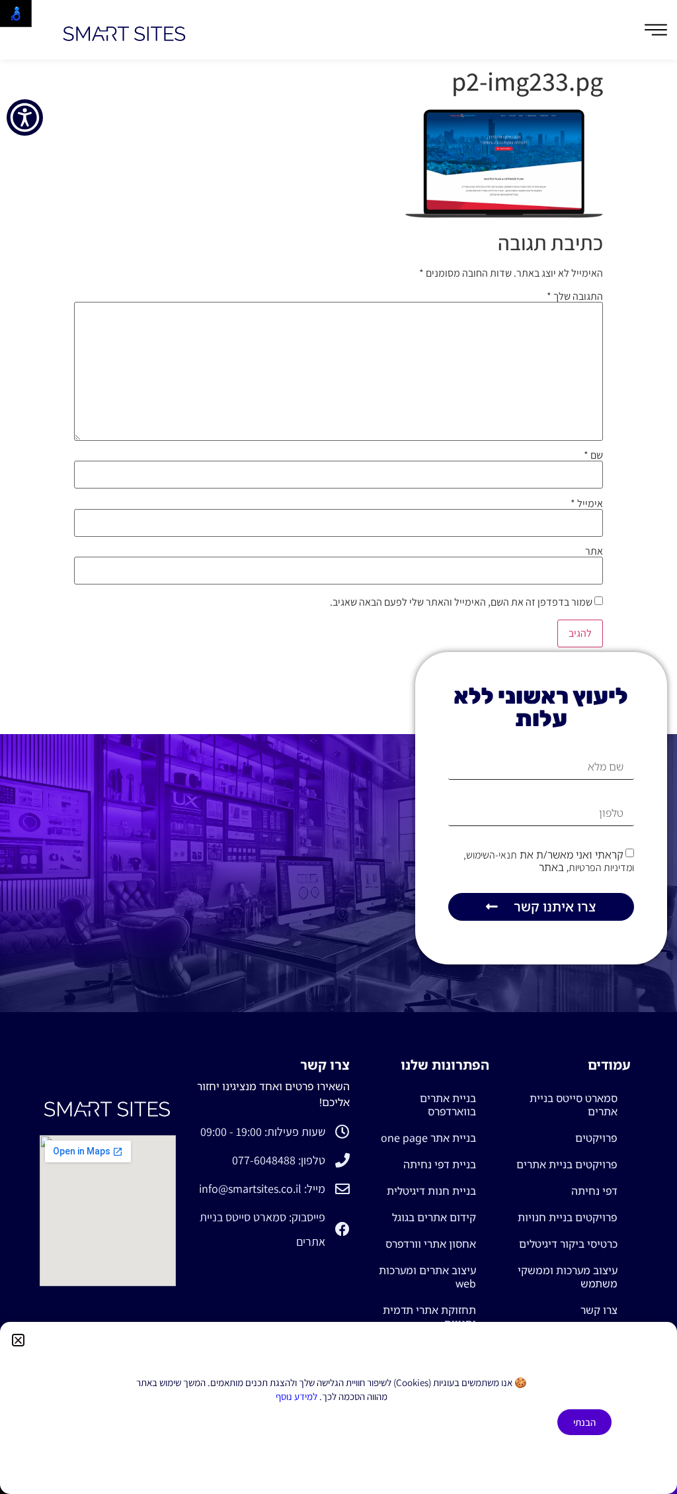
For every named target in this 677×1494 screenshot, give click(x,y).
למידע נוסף (296, 1396)
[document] (338, 747)
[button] (18, 1340)
